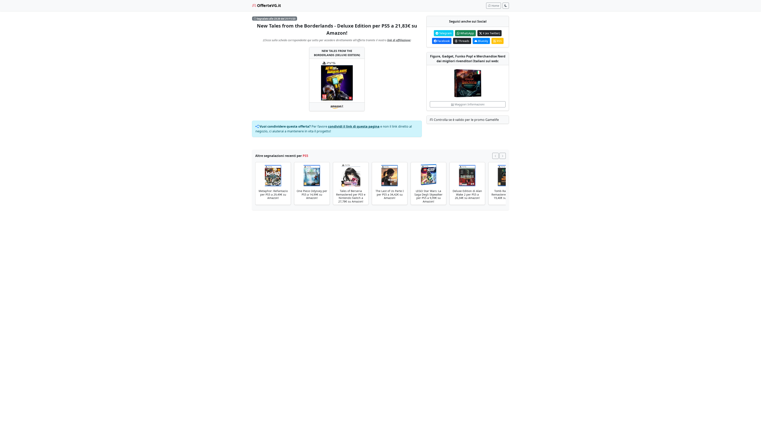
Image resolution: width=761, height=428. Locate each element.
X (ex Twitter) (491, 33)
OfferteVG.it (268, 5)
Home (495, 6)
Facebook (443, 41)
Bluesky (482, 41)
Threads (463, 41)
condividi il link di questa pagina (354, 126)
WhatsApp (467, 33)
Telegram (445, 33)
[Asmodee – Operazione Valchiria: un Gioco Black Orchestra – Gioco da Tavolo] (468, 83)
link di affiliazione (398, 40)
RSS (499, 41)
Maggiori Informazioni (469, 104)
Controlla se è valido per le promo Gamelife (466, 120)
